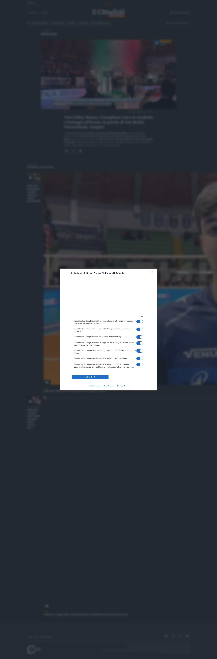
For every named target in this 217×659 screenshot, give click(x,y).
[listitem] (108, 316)
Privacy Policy (122, 386)
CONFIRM (90, 377)
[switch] (139, 321)
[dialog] (108, 329)
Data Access (108, 386)
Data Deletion (94, 386)
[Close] (152, 273)
